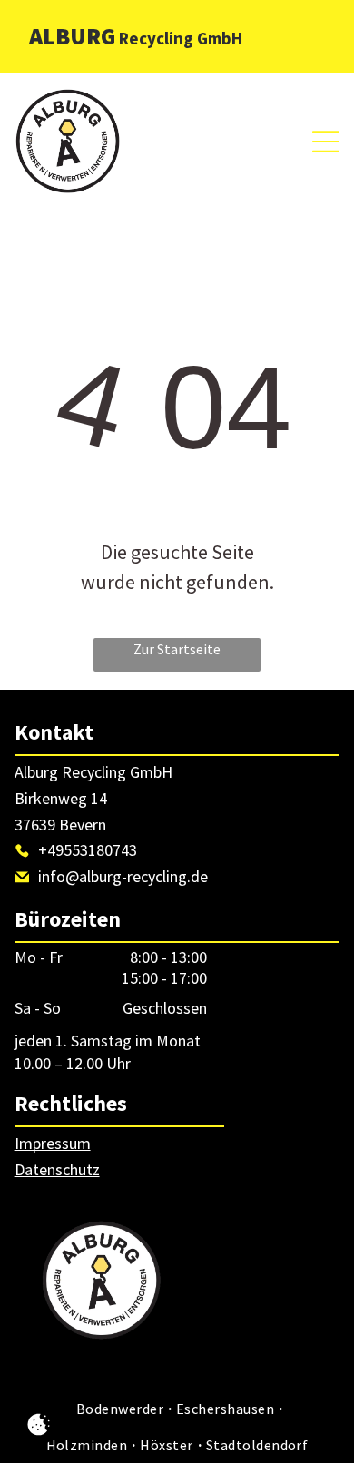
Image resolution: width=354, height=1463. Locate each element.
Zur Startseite (177, 649)
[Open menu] (325, 141)
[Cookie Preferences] (38, 1424)
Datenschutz (57, 1169)
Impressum (53, 1143)
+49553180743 (87, 850)
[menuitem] (122, 1408)
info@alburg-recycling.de (123, 876)
